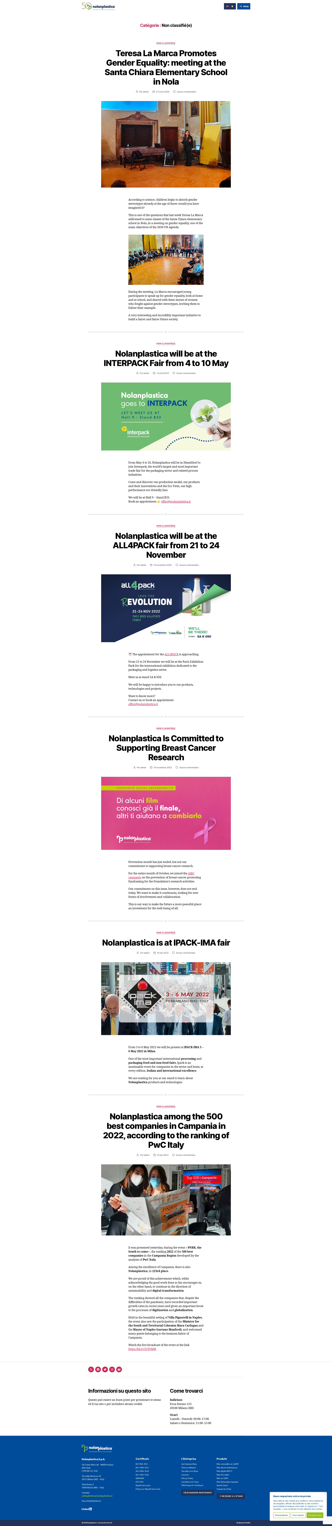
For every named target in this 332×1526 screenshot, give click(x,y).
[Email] (119, 1369)
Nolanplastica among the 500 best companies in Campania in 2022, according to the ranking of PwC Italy (166, 1130)
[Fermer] (325, 1493)
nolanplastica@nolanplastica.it (97, 1496)
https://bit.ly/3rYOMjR (142, 1349)
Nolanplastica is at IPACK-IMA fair (166, 943)
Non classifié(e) (166, 43)
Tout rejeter (298, 1515)
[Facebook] (98, 1369)
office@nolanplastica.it (176, 501)
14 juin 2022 (163, 953)
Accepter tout (315, 1515)
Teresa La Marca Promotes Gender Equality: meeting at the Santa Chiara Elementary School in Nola (166, 67)
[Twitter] (105, 1369)
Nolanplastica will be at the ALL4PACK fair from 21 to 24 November (166, 545)
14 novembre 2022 (163, 565)
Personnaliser (281, 1515)
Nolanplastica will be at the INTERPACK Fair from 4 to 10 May (166, 358)
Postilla (247, 1523)
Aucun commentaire (186, 91)
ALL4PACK (172, 654)
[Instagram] (112, 1369)
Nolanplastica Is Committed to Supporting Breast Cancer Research (166, 747)
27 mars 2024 (162, 91)
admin (146, 91)
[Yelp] (91, 1369)
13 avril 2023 (163, 373)
